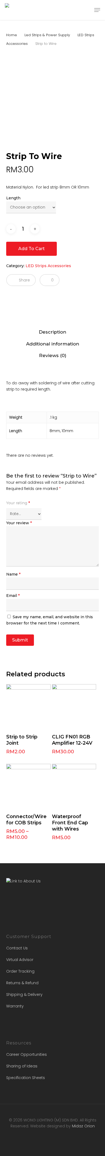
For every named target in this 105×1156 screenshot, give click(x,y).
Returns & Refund (22, 983)
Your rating (18, 502)
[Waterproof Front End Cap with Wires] (74, 786)
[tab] (52, 332)
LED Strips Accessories (48, 265)
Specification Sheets (25, 1077)
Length (13, 198)
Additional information (52, 344)
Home (11, 35)
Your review (19, 522)
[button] (97, 10)
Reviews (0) (52, 355)
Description (52, 332)
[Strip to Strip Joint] (28, 706)
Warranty (15, 1006)
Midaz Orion (83, 1126)
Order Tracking (20, 971)
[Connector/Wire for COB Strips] (28, 786)
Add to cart (31, 248)
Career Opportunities (26, 1054)
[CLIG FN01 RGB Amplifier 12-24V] (74, 706)
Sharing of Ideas (21, 1066)
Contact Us (17, 948)
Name (13, 574)
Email (13, 595)
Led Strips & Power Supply (47, 35)
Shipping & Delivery (24, 994)
